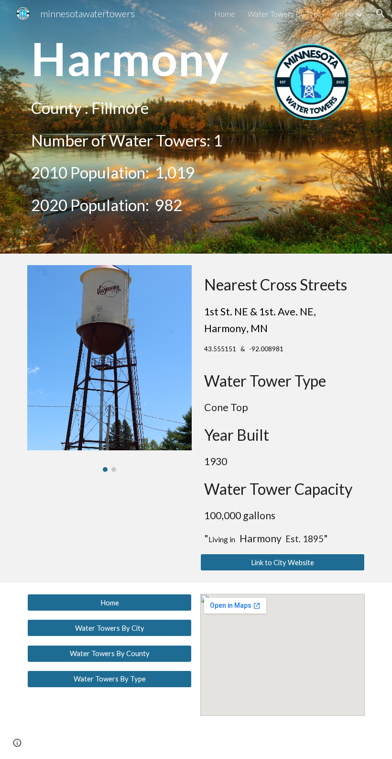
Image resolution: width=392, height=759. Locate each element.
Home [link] (224, 13)
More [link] (344, 13)
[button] (380, 13)
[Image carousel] (109, 368)
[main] (138, 58)
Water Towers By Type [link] (285, 13)
